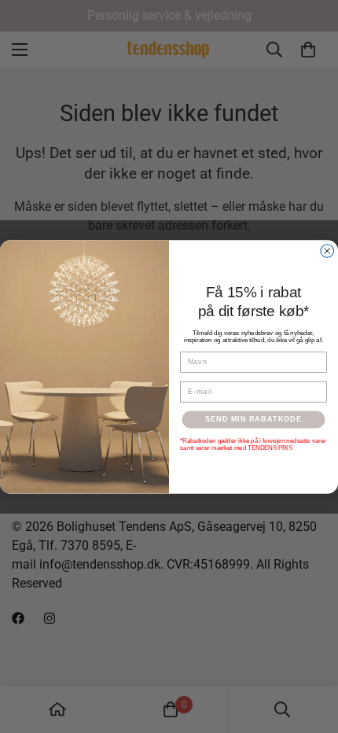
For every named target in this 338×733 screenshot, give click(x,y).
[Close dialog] (327, 250)
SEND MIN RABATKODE (253, 418)
